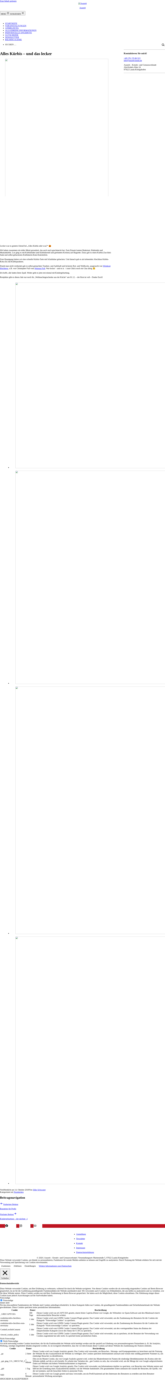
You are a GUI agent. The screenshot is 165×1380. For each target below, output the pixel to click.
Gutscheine (11, 35)
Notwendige (8, 1300)
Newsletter (12, 37)
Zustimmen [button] (5, 1266)
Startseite (11, 23)
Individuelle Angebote (18, 33)
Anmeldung (12, 28)
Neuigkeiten (19, 1192)
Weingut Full (40, 268)
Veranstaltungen (15, 26)
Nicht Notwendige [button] (7, 1338)
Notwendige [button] (5, 1298)
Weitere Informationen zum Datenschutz (55, 1266)
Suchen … (10, 44)
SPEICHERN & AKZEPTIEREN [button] (14, 1379)
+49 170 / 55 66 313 (132, 58)
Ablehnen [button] (18, 1266)
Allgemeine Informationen (20, 30)
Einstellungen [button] (30, 1266)
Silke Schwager (39, 1190)
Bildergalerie (13, 40)
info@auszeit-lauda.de (133, 60)
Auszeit (82, 8)
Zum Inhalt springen (8, 1)
